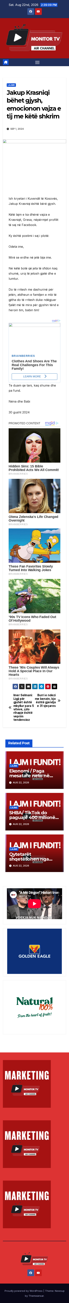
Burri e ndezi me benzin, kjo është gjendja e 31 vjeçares (45, 700)
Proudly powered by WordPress (24, 1290)
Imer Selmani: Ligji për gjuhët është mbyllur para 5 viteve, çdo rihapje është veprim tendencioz (23, 708)
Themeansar (36, 1295)
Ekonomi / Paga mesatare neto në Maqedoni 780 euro (31, 775)
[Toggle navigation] (37, 62)
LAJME (11, 85)
